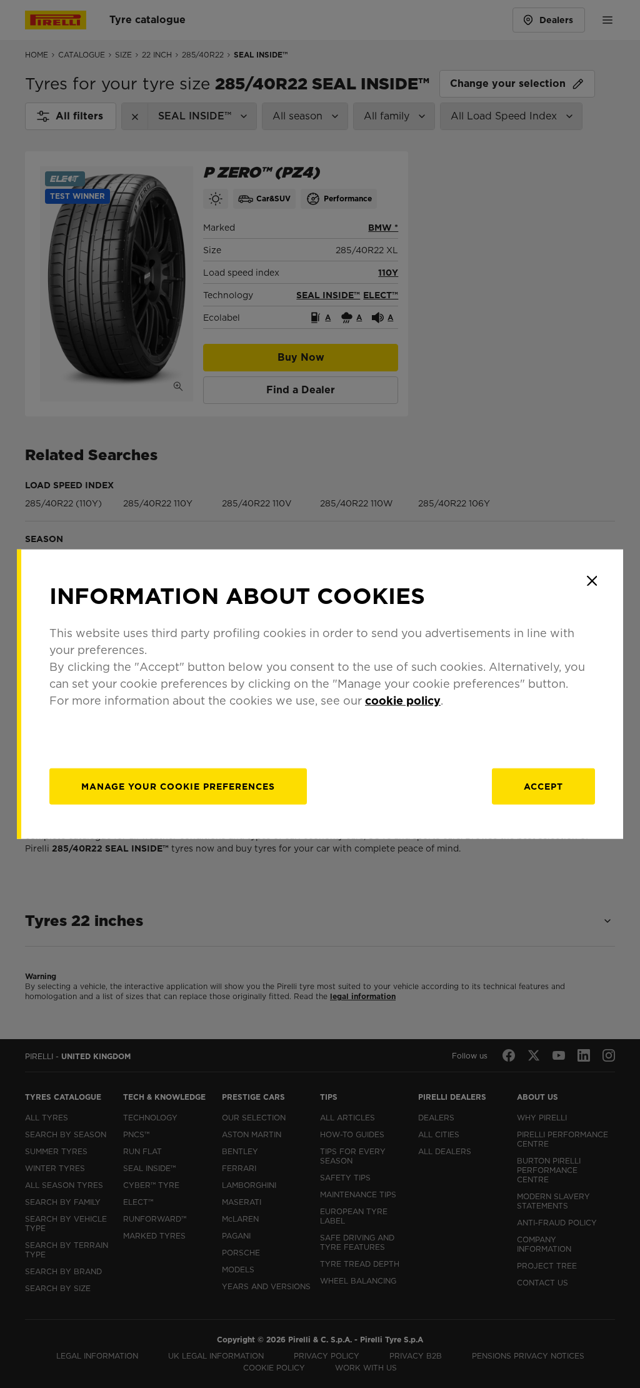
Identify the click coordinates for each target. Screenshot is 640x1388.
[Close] (591, 580)
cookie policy (403, 700)
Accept (543, 786)
